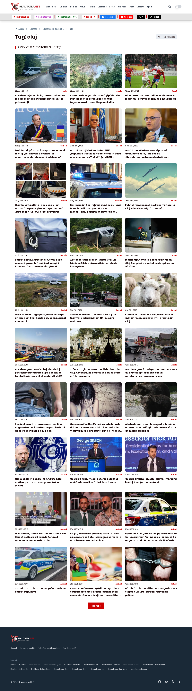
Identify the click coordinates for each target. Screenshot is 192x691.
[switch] (178, 6)
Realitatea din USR (91, 664)
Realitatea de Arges (79, 669)
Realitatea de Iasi (97, 669)
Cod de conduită (69, 648)
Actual (63, 419)
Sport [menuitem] (149, 7)
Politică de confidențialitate (49, 648)
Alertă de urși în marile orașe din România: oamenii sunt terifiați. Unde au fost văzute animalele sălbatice (150, 427)
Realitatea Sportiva (18, 664)
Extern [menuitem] (131, 7)
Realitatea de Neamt (72, 664)
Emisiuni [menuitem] (63, 7)
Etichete (33, 29)
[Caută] (169, 7)
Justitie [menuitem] (91, 7)
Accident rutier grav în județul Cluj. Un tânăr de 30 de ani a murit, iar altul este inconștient (93, 263)
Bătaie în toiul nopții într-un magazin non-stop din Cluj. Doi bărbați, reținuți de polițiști (151, 592)
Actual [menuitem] (83, 7)
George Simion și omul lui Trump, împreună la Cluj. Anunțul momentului (151, 480)
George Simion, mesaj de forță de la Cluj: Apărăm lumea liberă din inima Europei (94, 480)
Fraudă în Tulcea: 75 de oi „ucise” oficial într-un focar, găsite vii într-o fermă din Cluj (149, 318)
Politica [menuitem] (73, 7)
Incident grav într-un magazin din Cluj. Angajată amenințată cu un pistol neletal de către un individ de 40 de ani (40, 427)
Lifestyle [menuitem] (140, 7)
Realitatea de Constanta (40, 669)
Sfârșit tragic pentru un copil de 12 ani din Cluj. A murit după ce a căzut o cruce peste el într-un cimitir (95, 373)
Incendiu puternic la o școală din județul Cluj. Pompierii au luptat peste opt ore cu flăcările (149, 263)
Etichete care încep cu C (53, 29)
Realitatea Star (35, 664)
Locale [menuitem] (112, 7)
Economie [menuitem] (102, 7)
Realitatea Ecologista (52, 664)
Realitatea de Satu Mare (117, 669)
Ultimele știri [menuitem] (51, 7)
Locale (64, 91)
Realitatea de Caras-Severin (154, 664)
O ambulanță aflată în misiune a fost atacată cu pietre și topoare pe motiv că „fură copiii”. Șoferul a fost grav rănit (39, 208)
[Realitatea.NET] (26, 6)
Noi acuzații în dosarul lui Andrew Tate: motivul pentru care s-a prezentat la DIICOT (38, 482)
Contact (14, 648)
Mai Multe (96, 605)
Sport (174, 91)
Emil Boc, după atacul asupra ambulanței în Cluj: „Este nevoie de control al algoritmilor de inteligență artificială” (40, 154)
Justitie (118, 200)
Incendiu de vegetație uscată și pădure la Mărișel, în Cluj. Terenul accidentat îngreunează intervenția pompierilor (95, 99)
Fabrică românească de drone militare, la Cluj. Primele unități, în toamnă (150, 206)
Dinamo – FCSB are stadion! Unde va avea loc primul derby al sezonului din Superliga (150, 97)
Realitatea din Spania (138, 669)
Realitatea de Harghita (19, 669)
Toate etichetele (168, 37)
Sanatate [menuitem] (122, 7)
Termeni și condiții (27, 648)
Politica (63, 146)
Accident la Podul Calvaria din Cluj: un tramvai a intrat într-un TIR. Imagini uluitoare (93, 318)
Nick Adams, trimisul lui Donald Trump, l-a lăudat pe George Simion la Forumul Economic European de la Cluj (40, 537)
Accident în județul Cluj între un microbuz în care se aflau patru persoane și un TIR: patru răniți (40, 99)
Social (119, 146)
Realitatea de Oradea (131, 664)
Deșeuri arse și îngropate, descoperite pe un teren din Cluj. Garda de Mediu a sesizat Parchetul (40, 318)
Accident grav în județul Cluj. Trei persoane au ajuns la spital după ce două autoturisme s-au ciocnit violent (151, 373)
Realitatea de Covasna (111, 664)
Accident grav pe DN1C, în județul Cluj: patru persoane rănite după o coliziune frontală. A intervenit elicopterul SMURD (39, 373)
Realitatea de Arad (61, 669)
